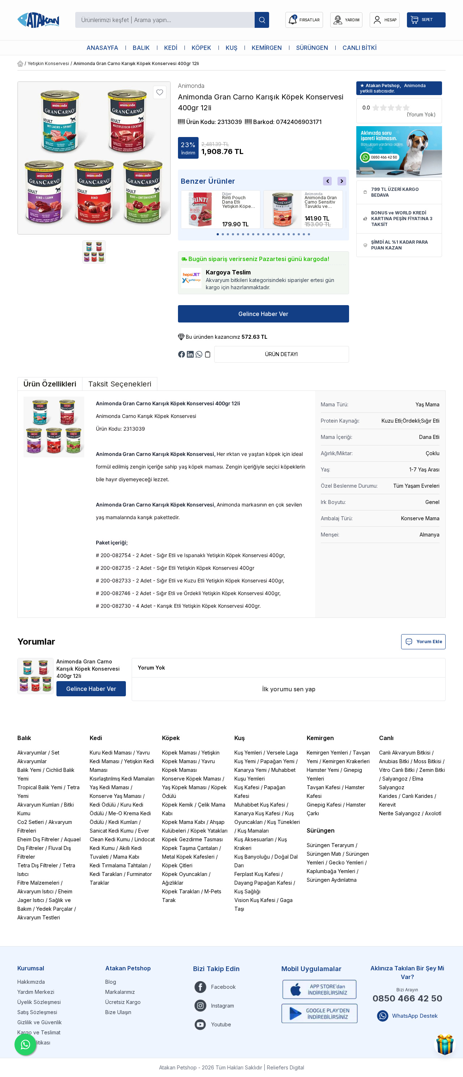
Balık (24, 737)
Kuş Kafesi (246, 787)
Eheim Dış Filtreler (38, 839)
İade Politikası (33, 1042)
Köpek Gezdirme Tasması (192, 839)
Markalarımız (120, 992)
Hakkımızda (31, 982)
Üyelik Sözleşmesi (39, 1002)
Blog (110, 982)
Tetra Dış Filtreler (37, 865)
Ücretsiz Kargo (123, 1002)
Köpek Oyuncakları (184, 874)
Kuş (239, 737)
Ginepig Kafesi (324, 805)
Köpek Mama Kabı (183, 822)
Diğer (227, 194)
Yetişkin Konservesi (48, 63)
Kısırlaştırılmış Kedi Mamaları (122, 778)
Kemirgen (320, 737)
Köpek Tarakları (181, 891)
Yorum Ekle (429, 641)
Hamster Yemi (323, 770)
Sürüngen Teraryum (330, 845)
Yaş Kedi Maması (109, 787)
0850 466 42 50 (407, 998)
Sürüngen (321, 830)
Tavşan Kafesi (323, 787)
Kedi (96, 737)
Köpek (171, 737)
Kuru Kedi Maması (111, 752)
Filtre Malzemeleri (38, 883)
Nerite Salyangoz (399, 813)
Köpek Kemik (177, 805)
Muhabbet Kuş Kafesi (259, 805)
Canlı (386, 737)
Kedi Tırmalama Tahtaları (119, 865)
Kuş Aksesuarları (253, 839)
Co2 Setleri (30, 822)
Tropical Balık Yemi (39, 787)
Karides (388, 796)
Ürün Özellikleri (50, 384)
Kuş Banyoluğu (252, 857)
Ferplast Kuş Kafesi (257, 874)
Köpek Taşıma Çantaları (190, 848)
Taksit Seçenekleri (119, 384)
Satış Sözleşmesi (37, 1012)
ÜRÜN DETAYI (281, 354)
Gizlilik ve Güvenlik (39, 1022)
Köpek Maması (179, 752)
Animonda (314, 194)
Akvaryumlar (32, 752)
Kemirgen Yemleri (327, 752)
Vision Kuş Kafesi (254, 900)
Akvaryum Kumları (38, 805)
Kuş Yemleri (248, 752)
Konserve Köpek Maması (191, 778)
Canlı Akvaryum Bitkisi (404, 752)
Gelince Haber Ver (263, 313)
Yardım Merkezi (35, 992)
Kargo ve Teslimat (38, 1032)
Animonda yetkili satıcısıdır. (393, 88)
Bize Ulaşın (118, 1012)
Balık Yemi (29, 770)
